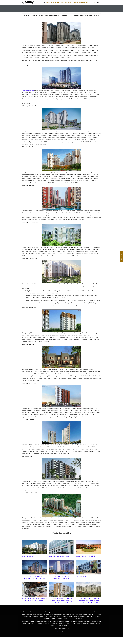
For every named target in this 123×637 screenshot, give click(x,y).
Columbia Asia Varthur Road (59, 556)
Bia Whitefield (81, 576)
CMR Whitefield (27, 556)
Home (43, 2)
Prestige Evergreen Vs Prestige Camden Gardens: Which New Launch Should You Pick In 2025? (88, 601)
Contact (98, 2)
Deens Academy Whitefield (85, 556)
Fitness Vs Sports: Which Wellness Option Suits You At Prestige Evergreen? (34, 601)
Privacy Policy (58, 631)
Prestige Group (30, 7)
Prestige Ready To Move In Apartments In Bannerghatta (61, 577)
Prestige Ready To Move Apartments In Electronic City (34, 577)
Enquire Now (121, 256)
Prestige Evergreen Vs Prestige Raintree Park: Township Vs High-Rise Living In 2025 (61, 601)
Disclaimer (66, 631)
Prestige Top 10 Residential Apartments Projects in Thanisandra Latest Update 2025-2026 (70, 2)
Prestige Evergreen (28, 90)
